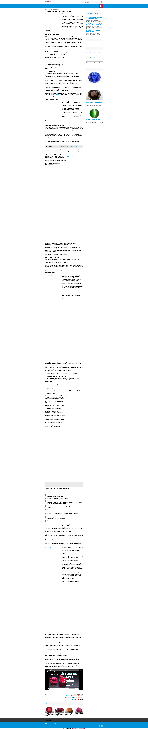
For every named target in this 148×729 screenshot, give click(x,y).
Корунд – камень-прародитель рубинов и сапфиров (59, 714)
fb (99, 726)
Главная (47, 6)
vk (102, 726)
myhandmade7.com (81, 728)
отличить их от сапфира (55, 94)
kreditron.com (74, 728)
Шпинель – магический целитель (79, 714)
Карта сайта (100, 719)
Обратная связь (81, 719)
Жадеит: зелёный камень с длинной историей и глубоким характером (94, 24)
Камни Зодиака (90, 6)
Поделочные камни (68, 6)
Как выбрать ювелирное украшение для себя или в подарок (94, 18)
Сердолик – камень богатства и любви (68, 714)
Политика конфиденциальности (91, 719)
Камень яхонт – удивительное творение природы (49, 714)
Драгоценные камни (56, 6)
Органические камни (79, 6)
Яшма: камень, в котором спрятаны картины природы (94, 31)
